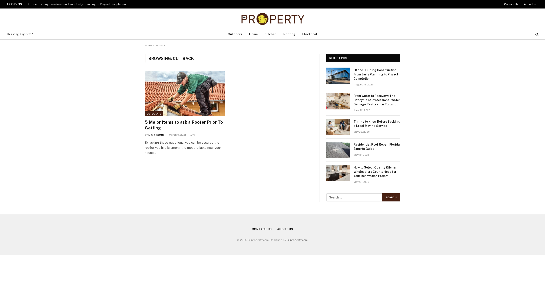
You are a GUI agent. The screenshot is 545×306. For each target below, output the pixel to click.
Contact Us (511, 4)
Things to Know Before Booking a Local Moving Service (377, 124)
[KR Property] (272, 18)
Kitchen (271, 34)
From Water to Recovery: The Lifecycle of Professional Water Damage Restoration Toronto (377, 100)
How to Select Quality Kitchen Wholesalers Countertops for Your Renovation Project (375, 172)
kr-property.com (297, 240)
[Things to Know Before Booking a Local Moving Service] (338, 127)
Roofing (289, 34)
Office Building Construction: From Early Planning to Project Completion (77, 4)
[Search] (537, 34)
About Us (530, 4)
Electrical (309, 34)
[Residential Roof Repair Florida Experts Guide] (338, 150)
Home (253, 34)
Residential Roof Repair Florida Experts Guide (377, 146)
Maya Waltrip (156, 134)
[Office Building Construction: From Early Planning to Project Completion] (338, 76)
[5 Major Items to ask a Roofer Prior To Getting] (185, 93)
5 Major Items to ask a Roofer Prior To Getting (184, 125)
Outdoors (235, 34)
